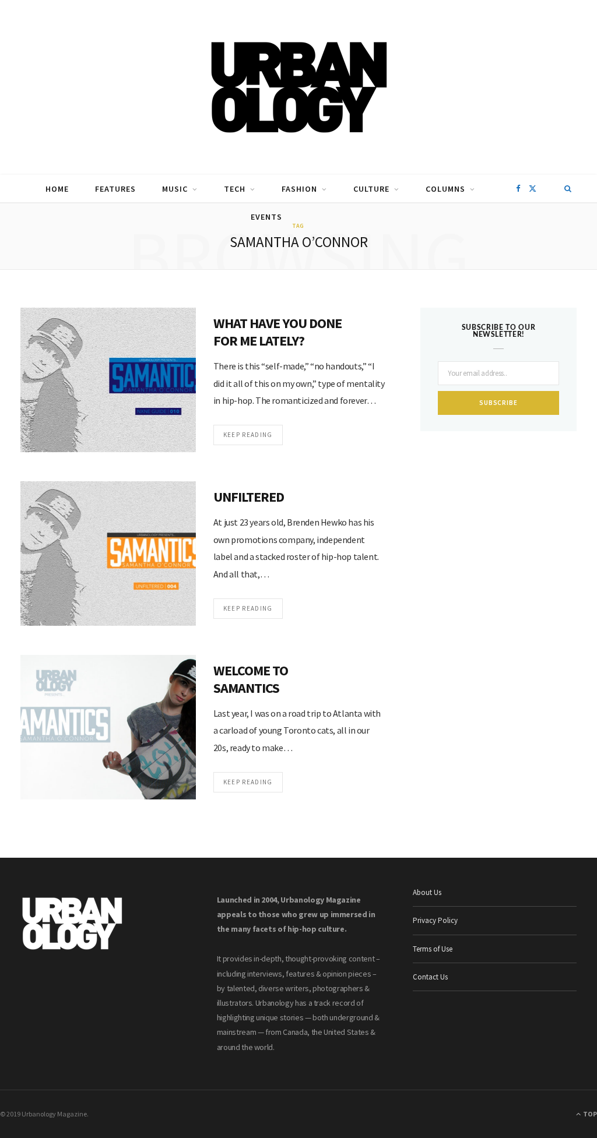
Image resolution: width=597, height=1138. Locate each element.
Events (266, 217)
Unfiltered (248, 497)
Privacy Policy (435, 920)
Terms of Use (432, 949)
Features (115, 189)
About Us (427, 892)
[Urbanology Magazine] (299, 87)
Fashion (299, 189)
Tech (234, 189)
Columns (445, 189)
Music (175, 189)
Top (589, 1113)
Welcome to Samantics (250, 679)
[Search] (568, 189)
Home (57, 189)
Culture (371, 189)
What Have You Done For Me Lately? (277, 332)
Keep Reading (248, 435)
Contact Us (430, 977)
